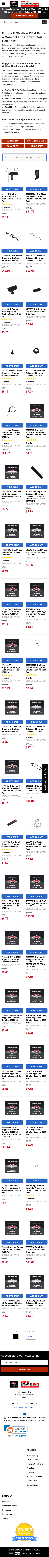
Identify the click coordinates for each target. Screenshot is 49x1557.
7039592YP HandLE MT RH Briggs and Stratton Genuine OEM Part (36, 903)
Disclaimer (31, 1472)
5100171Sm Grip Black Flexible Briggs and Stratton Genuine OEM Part (36, 197)
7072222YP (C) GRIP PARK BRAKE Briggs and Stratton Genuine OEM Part (11, 904)
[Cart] (45, 3)
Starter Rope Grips (36, 140)
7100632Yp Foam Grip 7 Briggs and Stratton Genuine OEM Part (12, 1017)
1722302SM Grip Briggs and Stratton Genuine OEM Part (12, 552)
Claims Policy (32, 1480)
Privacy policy (32, 1455)
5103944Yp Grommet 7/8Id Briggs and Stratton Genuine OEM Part (36, 1131)
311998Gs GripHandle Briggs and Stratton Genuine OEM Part (35, 258)
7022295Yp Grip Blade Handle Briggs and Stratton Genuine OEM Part (11, 1075)
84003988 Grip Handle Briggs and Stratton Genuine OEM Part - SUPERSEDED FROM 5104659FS (35, 962)
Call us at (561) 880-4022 (34, 12)
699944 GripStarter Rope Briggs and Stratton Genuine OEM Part (36, 845)
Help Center (7, 1514)
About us (5, 1501)
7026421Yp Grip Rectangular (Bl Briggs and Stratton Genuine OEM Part (36, 613)
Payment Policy (33, 1459)
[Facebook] (24, 1414)
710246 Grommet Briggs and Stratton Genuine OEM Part (36, 552)
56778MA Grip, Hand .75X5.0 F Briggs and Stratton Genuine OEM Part (11, 789)
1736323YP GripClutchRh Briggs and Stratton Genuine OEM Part (11, 668)
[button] (16, 1431)
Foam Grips (12, 146)
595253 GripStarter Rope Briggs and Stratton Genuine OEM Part (36, 1075)
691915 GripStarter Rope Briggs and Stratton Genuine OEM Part (11, 312)
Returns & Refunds (34, 1476)
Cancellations (32, 1484)
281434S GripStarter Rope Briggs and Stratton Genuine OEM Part (11, 197)
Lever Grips (12, 140)
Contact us (6, 1509)
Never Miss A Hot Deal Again (45, 778)
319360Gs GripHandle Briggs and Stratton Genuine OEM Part (35, 729)
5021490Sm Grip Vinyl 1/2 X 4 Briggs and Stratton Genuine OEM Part (11, 495)
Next (30, 1336)
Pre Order (12, 250)
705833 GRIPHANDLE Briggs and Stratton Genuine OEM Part (11, 959)
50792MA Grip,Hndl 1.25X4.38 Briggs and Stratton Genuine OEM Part (36, 433)
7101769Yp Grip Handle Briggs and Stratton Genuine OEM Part (36, 1303)
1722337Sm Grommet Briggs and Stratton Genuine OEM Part (35, 373)
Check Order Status (24, 15)
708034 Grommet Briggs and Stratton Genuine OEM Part (12, 1249)
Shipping (30, 1468)
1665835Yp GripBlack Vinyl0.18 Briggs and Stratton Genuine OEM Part (36, 1189)
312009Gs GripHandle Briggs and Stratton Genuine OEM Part (11, 844)
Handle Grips (36, 146)
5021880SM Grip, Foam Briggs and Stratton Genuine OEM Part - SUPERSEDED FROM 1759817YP (36, 496)
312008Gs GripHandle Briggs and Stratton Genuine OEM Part (35, 788)
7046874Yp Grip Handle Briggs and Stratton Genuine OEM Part (12, 373)
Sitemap (5, 1518)
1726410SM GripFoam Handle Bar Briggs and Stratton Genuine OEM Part (36, 668)
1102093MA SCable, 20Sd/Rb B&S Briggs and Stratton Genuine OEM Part (11, 433)
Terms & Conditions (35, 1463)
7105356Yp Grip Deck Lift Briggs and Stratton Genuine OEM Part (12, 1303)
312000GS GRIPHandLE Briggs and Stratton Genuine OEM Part (12, 258)
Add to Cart (12, 189)
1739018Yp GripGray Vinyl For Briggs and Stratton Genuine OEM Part (11, 1189)
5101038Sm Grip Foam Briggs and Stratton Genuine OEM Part (11, 729)
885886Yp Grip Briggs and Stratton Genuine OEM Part (35, 1249)
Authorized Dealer (9, 1505)
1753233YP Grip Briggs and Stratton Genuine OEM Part (36, 311)
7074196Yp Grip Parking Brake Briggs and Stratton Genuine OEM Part (36, 1019)
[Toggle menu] (3, 3)
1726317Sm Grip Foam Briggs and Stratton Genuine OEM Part (11, 611)
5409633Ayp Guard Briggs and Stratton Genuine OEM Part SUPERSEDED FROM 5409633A (11, 1132)
